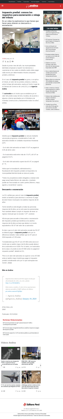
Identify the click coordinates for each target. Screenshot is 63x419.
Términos (37, 413)
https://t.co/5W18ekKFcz (13, 283)
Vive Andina (51, 1)
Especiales (26, 1)
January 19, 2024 (29, 299)
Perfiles (19, 1)
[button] (1, 365)
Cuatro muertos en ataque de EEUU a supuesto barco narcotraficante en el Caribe (10, 362)
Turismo (44, 1)
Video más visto (52, 12)
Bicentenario (12, 1)
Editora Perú (21, 413)
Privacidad (43, 413)
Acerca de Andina (29, 413)
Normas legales (35, 1)
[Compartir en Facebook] (16, 367)
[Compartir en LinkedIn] (19, 367)
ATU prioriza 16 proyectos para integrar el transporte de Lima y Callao (53, 41)
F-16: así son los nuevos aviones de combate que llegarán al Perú (10, 385)
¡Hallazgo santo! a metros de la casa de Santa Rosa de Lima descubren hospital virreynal (31, 386)
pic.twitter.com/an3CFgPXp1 (14, 291)
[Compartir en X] (18, 367)
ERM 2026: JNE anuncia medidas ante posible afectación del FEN (29, 362)
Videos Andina (8, 342)
